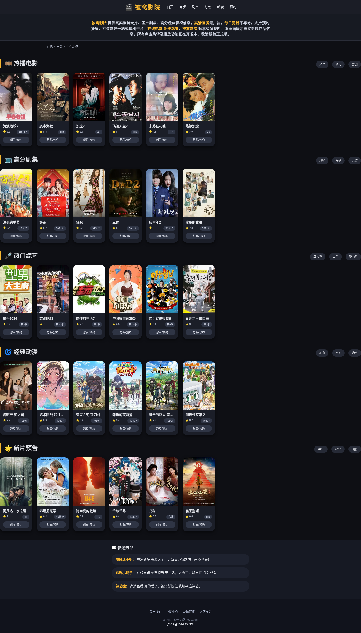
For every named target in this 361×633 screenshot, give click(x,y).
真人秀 (317, 257)
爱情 (338, 160)
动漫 (220, 7)
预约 (233, 7)
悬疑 (322, 160)
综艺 (208, 7)
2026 (338, 449)
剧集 (195, 7)
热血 (322, 353)
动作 (322, 64)
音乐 (335, 257)
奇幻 (338, 353)
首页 (170, 7)
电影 (182, 7)
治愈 (355, 353)
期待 (355, 449)
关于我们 (155, 612)
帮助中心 (172, 612)
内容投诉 (205, 612)
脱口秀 (353, 257)
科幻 (338, 64)
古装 (355, 160)
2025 (321, 449)
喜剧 (355, 64)
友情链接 (189, 612)
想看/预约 (16, 140)
